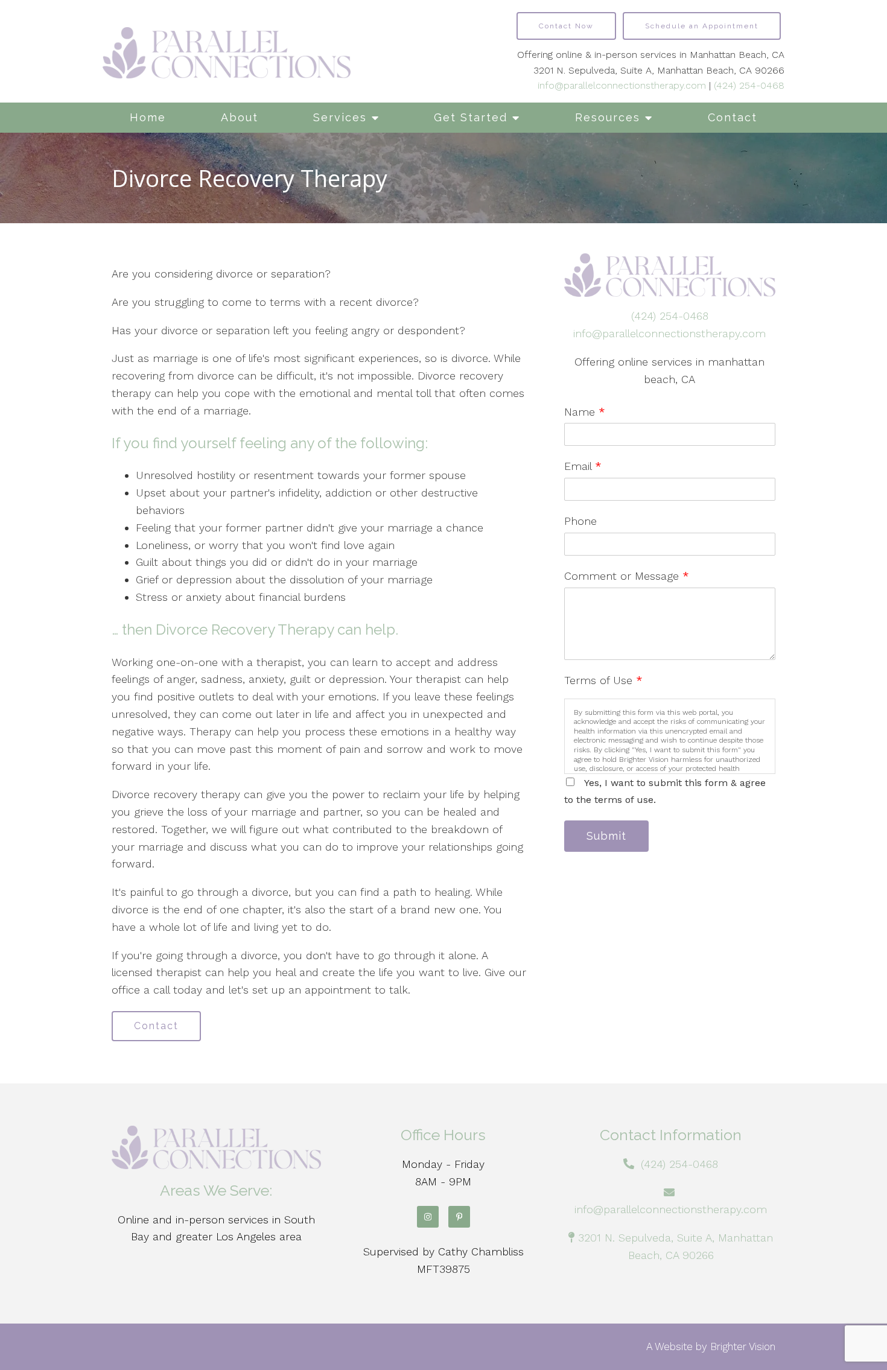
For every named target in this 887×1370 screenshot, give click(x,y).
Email (583, 466)
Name (584, 411)
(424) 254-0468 (749, 85)
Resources (607, 117)
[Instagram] (428, 1217)
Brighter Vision (742, 1346)
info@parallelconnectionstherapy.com (622, 85)
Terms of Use (603, 680)
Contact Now (566, 26)
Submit (606, 835)
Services (340, 117)
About (239, 117)
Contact (732, 117)
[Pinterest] (459, 1217)
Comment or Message (626, 575)
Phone (580, 521)
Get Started (470, 117)
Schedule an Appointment (701, 26)
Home (148, 117)
